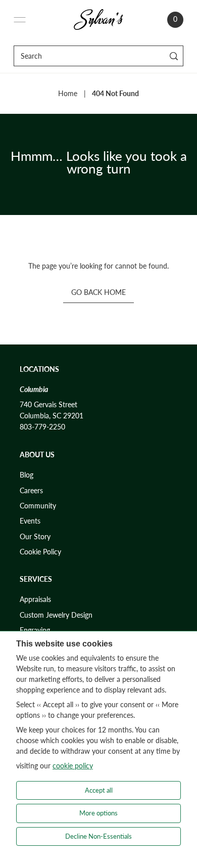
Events (30, 521)
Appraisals (35, 599)
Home (67, 94)
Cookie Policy (40, 552)
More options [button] (98, 813)
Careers (31, 491)
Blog (26, 475)
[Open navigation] (20, 20)
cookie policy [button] (73, 765)
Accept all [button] (99, 790)
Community (38, 506)
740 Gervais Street (48, 405)
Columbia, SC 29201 (51, 416)
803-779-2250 (42, 427)
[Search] (174, 56)
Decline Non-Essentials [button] (98, 836)
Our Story (35, 537)
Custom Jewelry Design (56, 615)
